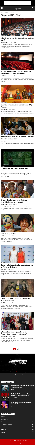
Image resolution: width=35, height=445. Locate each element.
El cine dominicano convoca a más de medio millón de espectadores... (16, 72)
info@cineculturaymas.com (21, 371)
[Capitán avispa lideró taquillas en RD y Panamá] (17, 94)
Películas (3, 231)
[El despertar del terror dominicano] (17, 158)
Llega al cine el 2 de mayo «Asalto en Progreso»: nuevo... (15, 299)
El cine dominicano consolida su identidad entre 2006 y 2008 (14, 201)
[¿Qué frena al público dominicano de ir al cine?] (17, 27)
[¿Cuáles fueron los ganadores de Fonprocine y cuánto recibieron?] (17, 321)
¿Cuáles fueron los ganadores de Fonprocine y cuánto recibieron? (14, 333)
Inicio (2, 12)
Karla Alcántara (4, 42)
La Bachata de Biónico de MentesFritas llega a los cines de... (22, 386)
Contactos (25, 440)
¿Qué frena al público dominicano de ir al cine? (17, 39)
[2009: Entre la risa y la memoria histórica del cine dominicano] (17, 126)
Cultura (3, 427)
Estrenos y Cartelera (6, 424)
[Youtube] (22, 374)
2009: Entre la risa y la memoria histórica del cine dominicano (17, 138)
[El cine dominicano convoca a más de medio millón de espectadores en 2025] (17, 61)
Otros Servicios (17, 440)
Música (3, 432)
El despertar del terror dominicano (14, 169)
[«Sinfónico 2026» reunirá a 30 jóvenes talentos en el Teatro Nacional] (5, 396)
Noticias (3, 262)
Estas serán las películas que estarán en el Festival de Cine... (17, 266)
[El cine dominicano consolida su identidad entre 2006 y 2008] (17, 189)
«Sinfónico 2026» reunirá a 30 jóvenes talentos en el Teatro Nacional (22, 394)
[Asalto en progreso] (17, 223)
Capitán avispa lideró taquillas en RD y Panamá (16, 106)
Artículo (2, 134)
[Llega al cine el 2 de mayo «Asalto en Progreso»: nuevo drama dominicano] (17, 288)
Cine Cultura (3, 269)
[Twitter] (19, 374)
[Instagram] (16, 374)
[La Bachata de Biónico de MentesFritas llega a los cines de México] (5, 388)
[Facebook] (12, 374)
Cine (2, 422)
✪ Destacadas (4, 35)
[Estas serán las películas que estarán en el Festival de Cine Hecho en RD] (17, 254)
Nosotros (10, 440)
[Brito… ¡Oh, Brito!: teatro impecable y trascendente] (5, 404)
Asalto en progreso (8, 233)
